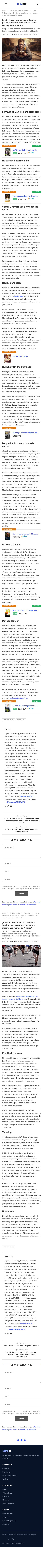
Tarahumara (18, 296)
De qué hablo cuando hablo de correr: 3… (25, 534)
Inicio (4, 11)
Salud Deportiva (8, 1503)
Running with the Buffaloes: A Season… (25, 433)
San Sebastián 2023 (27, 796)
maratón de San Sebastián (17, 698)
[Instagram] (12, 1539)
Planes (4, 1489)
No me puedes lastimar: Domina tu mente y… (25, 196)
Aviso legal (5, 1543)
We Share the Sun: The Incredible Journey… (25, 610)
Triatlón (5, 1479)
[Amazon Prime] (30, 153)
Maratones (6, 1472)
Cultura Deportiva (9, 1521)
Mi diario (5, 1517)
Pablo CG (13, 34)
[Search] (37, 4)
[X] (8, 1539)
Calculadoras (7, 1493)
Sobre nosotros (7, 1514)
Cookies (21, 1543)
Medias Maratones (9, 1475)
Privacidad (14, 1543)
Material (5, 1496)
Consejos (27, 913)
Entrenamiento (15, 913)
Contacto (5, 1524)
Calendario (6, 1468)
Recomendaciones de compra (19, 11)
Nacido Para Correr (20, 356)
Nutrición (5, 1500)
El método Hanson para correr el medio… (25, 706)
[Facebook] (4, 1539)
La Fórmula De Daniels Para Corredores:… (25, 150)
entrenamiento (8, 720)
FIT (6, 1450)
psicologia (20, 720)
